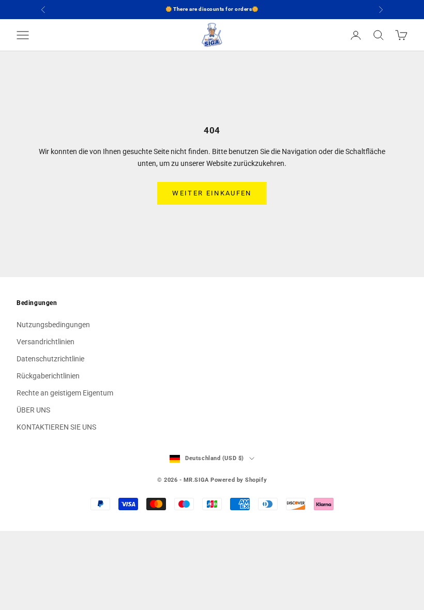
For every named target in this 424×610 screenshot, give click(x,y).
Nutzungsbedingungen (53, 325)
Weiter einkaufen (211, 193)
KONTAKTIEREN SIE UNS (56, 427)
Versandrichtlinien (45, 342)
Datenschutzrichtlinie (50, 359)
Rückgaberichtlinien (48, 376)
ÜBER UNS (33, 410)
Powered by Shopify (238, 480)
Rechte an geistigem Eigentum (65, 393)
